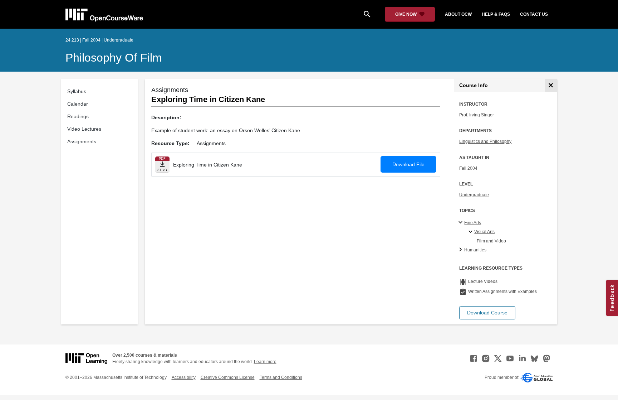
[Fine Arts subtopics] (461, 222)
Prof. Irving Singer (476, 114)
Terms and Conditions (281, 377)
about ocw (458, 14)
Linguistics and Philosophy (485, 141)
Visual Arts (484, 231)
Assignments (81, 141)
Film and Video (491, 241)
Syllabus (76, 91)
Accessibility (184, 377)
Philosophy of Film (113, 57)
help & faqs (496, 14)
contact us (534, 14)
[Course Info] (551, 85)
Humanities (475, 249)
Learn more (265, 361)
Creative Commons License (228, 377)
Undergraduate (474, 194)
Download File (408, 164)
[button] (487, 312)
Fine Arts (472, 222)
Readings (78, 116)
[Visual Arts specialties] (471, 232)
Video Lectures (84, 129)
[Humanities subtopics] (461, 250)
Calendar (77, 104)
